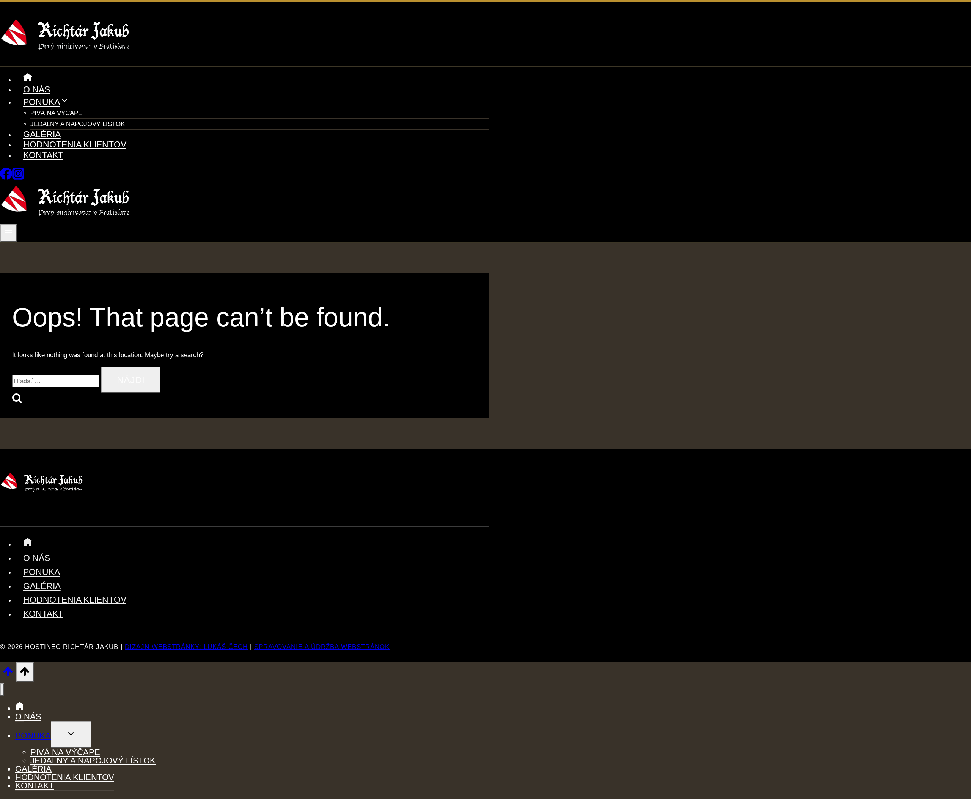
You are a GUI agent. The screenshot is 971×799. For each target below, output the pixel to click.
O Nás (36, 89)
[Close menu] (2, 689)
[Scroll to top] (8, 674)
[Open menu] (8, 233)
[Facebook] (6, 177)
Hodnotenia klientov (74, 144)
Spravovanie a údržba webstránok (322, 646)
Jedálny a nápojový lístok (77, 124)
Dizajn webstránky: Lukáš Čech (186, 646)
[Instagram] (18, 177)
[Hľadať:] (56, 381)
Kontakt (43, 155)
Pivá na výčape (56, 113)
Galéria (42, 134)
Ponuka (41, 572)
